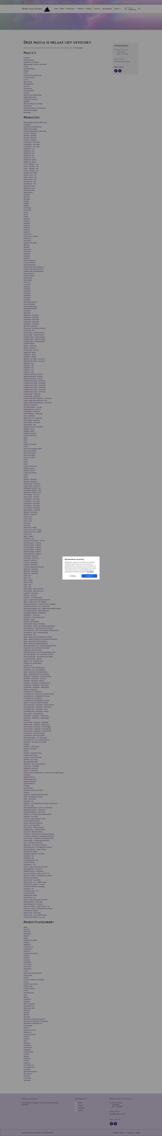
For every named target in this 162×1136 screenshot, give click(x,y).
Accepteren (89, 576)
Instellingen (73, 576)
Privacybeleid (90, 572)
